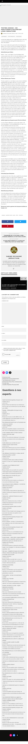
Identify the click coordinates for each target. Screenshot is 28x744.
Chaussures (18, 36)
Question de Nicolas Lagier (8, 434)
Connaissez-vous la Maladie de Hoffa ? (10, 465)
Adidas (3, 215)
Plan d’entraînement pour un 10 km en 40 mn (12, 607)
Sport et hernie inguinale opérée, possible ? (12, 506)
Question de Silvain (6, 654)
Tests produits (11, 36)
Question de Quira (6, 497)
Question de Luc (6, 401)
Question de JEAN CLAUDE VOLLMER (10, 642)
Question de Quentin (6, 676)
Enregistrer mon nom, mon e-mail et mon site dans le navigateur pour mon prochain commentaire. (14, 349)
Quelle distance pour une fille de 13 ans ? (11, 442)
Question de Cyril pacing (7, 542)
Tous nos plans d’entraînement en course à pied (12, 717)
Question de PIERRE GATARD (8, 700)
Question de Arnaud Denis (8, 528)
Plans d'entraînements (17, 381)
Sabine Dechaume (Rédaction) (10, 33)
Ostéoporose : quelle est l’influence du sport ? (12, 496)
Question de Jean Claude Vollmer (9, 444)
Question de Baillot (6, 709)
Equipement (4, 36)
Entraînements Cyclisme (9, 380)
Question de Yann (6, 456)
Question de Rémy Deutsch (8, 664)
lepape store (9, 215)
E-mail (4, 333)
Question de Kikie (6, 719)
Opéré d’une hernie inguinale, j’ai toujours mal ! (12, 399)
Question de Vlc (6, 566)
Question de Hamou (6, 556)
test (17, 215)
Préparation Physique (11, 384)
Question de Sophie (6, 630)
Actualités (4, 384)
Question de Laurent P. (7, 487)
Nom (3, 326)
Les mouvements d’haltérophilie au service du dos (13, 597)
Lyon (14, 215)
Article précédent (14, 233)
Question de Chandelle (7, 518)
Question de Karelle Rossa (8, 599)
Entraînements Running (7, 378)
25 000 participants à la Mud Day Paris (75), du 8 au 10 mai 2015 (14, 241)
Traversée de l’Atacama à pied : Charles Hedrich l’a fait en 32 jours (14, 236)
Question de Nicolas (6, 688)
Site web (4, 340)
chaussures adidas (20, 206)
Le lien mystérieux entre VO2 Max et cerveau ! (12, 432)
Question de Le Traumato (8, 578)
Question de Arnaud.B (7, 619)
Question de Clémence (7, 477)
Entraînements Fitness (7, 381)
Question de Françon (7, 508)
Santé (17, 384)
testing (21, 215)
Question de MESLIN (6, 425)
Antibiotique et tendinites (7, 564)
